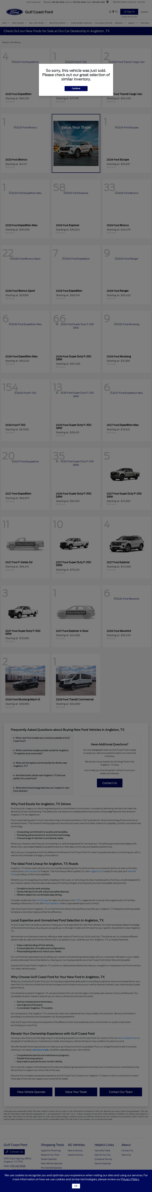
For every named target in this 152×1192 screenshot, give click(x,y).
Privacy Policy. (130, 1179)
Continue (76, 88)
